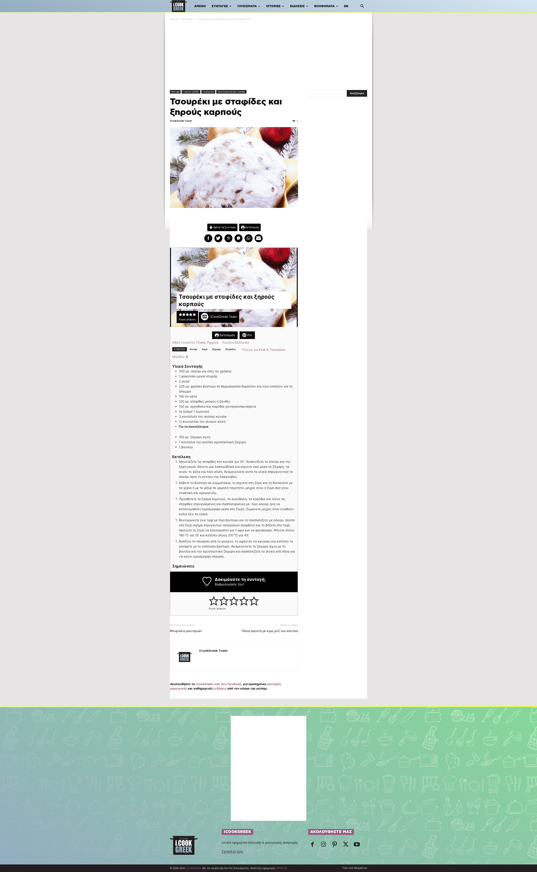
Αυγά (204, 349)
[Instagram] (323, 845)
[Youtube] (357, 845)
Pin (249, 335)
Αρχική (200, 6)
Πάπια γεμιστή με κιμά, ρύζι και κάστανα (269, 631)
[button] (362, 7)
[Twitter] (345, 845)
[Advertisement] (268, 52)
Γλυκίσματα (247, 6)
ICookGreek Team (181, 120)
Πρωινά (213, 342)
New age (175, 91)
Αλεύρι (193, 349)
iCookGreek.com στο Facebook (218, 684)
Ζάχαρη (216, 349)
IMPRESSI (281, 868)
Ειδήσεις (297, 6)
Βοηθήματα (324, 6)
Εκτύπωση (252, 227)
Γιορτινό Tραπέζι (191, 91)
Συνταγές (220, 6)
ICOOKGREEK (193, 868)
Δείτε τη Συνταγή (224, 227)
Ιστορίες (273, 6)
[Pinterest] (334, 845)
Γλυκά (200, 342)
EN (346, 6)
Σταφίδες (230, 349)
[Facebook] (312, 845)
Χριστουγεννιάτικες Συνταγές (231, 91)
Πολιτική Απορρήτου (355, 868)
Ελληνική (242, 342)
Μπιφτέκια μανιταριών (186, 631)
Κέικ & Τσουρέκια (272, 350)
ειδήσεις (219, 688)
